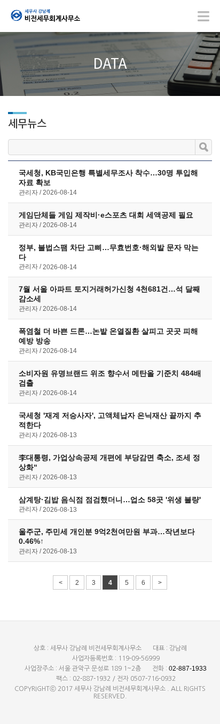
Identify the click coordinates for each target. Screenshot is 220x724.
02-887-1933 (188, 668)
